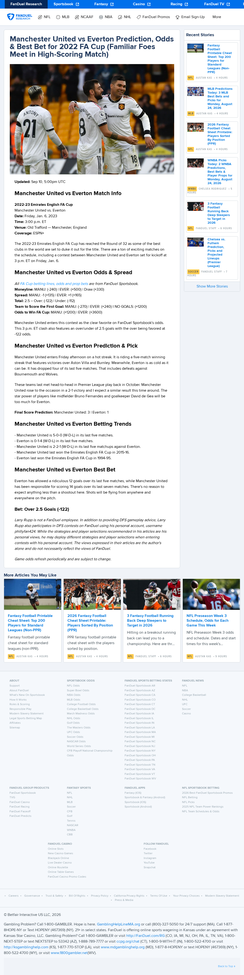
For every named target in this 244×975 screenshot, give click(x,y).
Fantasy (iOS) (133, 793)
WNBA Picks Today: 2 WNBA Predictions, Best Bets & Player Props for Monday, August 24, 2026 (220, 172)
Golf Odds (73, 723)
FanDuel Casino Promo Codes (67, 876)
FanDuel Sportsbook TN (140, 764)
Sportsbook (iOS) (135, 802)
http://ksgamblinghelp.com (26, 947)
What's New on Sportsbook (27, 695)
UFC (185, 704)
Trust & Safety (54, 895)
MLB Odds (73, 699)
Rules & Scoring (20, 704)
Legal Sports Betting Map (26, 718)
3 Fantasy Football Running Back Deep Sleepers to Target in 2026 (150, 620)
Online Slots (56, 849)
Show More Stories (212, 286)
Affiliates (15, 723)
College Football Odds (81, 704)
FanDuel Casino (20, 802)
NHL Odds (73, 718)
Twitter (148, 853)
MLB (190, 113)
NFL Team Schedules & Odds (200, 811)
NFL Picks (188, 802)
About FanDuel (19, 690)
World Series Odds (79, 746)
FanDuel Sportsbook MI (140, 737)
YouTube (149, 862)
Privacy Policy (99, 895)
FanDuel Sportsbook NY (140, 750)
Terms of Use (158, 895)
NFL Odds (73, 685)
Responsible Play (20, 709)
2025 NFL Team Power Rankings (203, 806)
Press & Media (124, 900)
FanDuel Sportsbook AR (140, 685)
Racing (176, 4)
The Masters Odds (79, 727)
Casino (139, 4)
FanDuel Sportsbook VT (140, 774)
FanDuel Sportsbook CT (140, 704)
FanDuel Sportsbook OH (140, 755)
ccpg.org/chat (128, 942)
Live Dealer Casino (60, 862)
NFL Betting (190, 797)
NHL (185, 699)
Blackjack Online (58, 858)
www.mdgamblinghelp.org (123, 947)
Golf (69, 816)
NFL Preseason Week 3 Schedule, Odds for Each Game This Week (208, 620)
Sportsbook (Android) (138, 806)
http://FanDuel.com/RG (146, 936)
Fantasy (101, 4)
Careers (14, 895)
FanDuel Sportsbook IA (139, 713)
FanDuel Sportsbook (23, 793)
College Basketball (194, 695)
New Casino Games (60, 853)
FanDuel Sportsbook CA (140, 695)
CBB (70, 834)
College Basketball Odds (83, 709)
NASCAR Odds (76, 741)
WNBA (192, 188)
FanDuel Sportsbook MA (140, 732)
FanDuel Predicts (20, 816)
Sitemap (15, 727)
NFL (190, 77)
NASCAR (72, 825)
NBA (185, 690)
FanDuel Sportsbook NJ (140, 746)
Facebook (150, 849)
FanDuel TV (214, 4)
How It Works (18, 699)
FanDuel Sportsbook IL (139, 718)
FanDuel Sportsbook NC (140, 741)
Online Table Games (61, 872)
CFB (69, 811)
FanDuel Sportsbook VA (140, 769)
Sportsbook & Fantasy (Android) (145, 797)
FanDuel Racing (20, 806)
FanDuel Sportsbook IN (139, 723)
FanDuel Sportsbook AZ (140, 690)
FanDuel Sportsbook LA (140, 727)
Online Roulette (58, 867)
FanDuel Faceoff (20, 811)
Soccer (193, 271)
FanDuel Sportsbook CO (140, 699)
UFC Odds (73, 732)
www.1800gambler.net (69, 953)
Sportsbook (63, 4)
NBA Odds (74, 695)
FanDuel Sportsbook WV (140, 778)
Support (15, 685)
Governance (32, 895)
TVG (12, 797)
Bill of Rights (77, 895)
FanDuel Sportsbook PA (140, 760)
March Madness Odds (81, 713)
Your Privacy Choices (186, 895)
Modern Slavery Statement (27, 713)
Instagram (150, 858)
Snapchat (150, 867)
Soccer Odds (75, 737)
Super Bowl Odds (78, 690)
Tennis (71, 820)
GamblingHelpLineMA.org (119, 924)
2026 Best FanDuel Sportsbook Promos (207, 793)
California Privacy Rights (129, 895)
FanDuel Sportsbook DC (140, 709)
